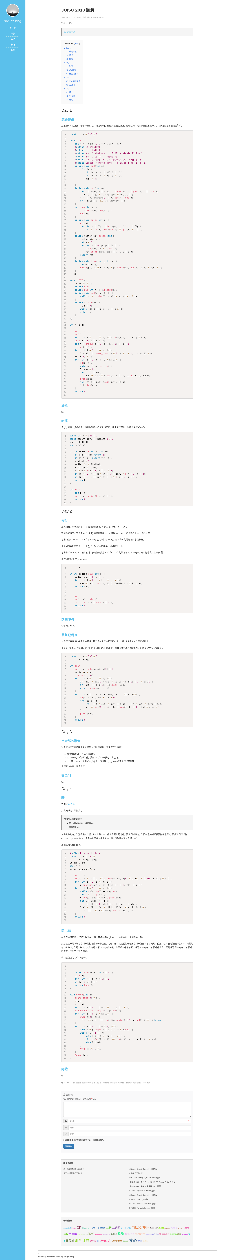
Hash (84, 1228)
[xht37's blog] (12, 10)
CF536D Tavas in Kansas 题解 (142, 1208)
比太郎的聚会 (70, 741)
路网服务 (67, 619)
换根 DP (85, 1234)
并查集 (73, 1234)
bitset (73, 1228)
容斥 (93, 1083)
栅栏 (64, 405)
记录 (13, 33)
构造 (121, 1234)
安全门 (66, 775)
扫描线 (80, 1234)
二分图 (116, 1227)
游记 (13, 45)
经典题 (71, 804)
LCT (68, 1083)
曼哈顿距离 (98, 1234)
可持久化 (181, 1228)
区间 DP (154, 1228)
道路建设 (67, 119)
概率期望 (121, 1083)
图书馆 (66, 931)
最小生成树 (106, 1234)
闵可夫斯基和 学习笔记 (73, 1173)
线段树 (70, 1240)
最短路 (114, 1234)
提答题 (98, 1083)
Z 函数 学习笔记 (136, 1173)
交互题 (78, 1083)
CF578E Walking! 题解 (138, 1199)
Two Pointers (97, 1228)
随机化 (145, 1241)
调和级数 (126, 1241)
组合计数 (129, 1083)
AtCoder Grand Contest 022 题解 (143, 1169)
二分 (73, 1083)
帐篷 (64, 421)
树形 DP (129, 1234)
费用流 (139, 1241)
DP (65, 1083)
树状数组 (106, 1083)
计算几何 (106, 1240)
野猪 (64, 1069)
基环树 (186, 1228)
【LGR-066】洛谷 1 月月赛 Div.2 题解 (145, 1186)
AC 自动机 (67, 1228)
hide (76, 44)
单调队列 (167, 1228)
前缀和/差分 (86, 1083)
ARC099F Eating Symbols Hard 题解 (144, 1178)
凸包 (129, 1228)
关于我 (13, 28)
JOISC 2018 (69, 32)
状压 (179, 1234)
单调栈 (161, 1228)
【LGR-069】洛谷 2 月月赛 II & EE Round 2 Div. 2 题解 (152, 1182)
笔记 (13, 39)
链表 (148, 1083)
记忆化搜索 (137, 1083)
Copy (190, 133)
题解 (13, 50)
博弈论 (174, 1228)
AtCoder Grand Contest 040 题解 (143, 1195)
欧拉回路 (173, 1234)
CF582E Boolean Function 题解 (142, 1204)
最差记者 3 (69, 635)
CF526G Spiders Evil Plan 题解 (142, 1191)
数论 (91, 1234)
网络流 (93, 1241)
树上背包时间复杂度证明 (73, 1169)
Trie (88, 1228)
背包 (99, 1241)
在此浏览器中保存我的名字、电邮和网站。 (85, 1140)
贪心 (144, 1083)
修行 (64, 520)
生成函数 (185, 1234)
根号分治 (113, 1083)
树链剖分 (149, 1234)
